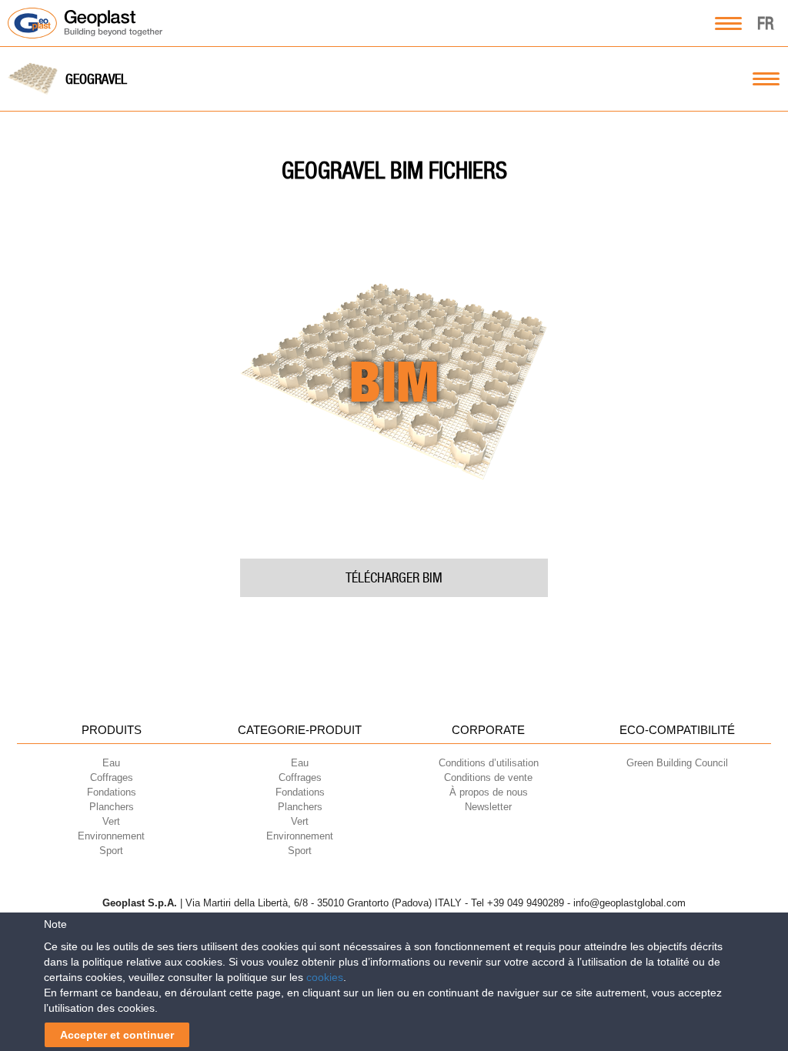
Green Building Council (677, 763)
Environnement (111, 836)
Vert (111, 821)
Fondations (111, 792)
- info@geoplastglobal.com (626, 903)
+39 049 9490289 (525, 903)
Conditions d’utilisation (489, 763)
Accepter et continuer (117, 1035)
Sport (111, 850)
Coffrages (111, 777)
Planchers (111, 806)
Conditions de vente (488, 777)
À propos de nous (488, 792)
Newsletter (488, 806)
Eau (111, 763)
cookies (324, 977)
